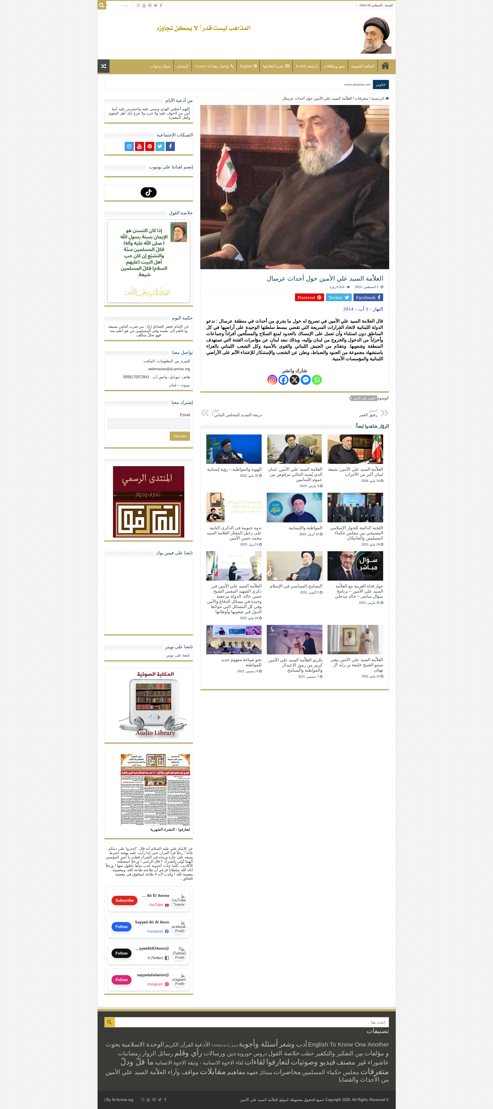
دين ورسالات (219, 1053)
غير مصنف (351, 1062)
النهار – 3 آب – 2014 (363, 309)
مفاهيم (236, 1072)
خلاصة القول (284, 1053)
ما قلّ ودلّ (136, 1061)
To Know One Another (359, 1044)
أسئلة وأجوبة (258, 1044)
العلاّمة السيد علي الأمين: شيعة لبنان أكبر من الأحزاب (355, 472)
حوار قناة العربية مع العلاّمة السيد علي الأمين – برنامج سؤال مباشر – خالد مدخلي (359, 591)
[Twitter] (155, 5)
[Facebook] (161, 5)
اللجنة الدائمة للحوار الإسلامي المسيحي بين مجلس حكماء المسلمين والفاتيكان (356, 532)
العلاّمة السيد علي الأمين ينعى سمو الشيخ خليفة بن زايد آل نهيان (356, 664)
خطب (307, 1053)
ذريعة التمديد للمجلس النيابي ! (237, 413)
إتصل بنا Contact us (224, 1045)
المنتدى (183, 66)
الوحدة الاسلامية (143, 1044)
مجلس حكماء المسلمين (330, 1072)
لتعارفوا (278, 1062)
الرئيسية (385, 65)
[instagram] (138, 5)
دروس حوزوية (252, 1053)
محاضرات (287, 1072)
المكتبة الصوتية (363, 66)
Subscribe (125, 900)
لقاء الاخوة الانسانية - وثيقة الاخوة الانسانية (199, 1063)
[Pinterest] (150, 5)
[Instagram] (272, 380)
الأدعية (202, 1044)
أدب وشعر (293, 1044)
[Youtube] (144, 5)
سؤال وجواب (160, 66)
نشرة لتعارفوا (273, 66)
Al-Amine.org (122, 1100)
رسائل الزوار (157, 1053)
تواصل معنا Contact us (212, 66)
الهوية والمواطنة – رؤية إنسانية (234, 469)
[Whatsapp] (317, 380)
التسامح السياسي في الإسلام (296, 585)
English (246, 66)
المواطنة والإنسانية (305, 527)
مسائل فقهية (259, 1072)
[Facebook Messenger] (306, 380)
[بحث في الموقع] (102, 5)
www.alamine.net (357, 84)
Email (185, 414)
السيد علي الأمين (364, 398)
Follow (122, 927)
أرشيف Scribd (307, 66)
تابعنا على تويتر (179, 646)
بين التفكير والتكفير (339, 1053)
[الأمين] (375, 33)
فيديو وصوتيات (313, 1062)
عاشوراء (378, 1062)
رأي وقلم (188, 1052)
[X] (295, 380)
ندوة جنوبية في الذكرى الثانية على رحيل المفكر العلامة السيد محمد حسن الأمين (234, 532)
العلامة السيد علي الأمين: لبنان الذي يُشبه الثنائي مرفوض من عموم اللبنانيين (295, 474)
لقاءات (255, 1062)
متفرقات (361, 98)
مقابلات (213, 1071)
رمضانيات (129, 1053)
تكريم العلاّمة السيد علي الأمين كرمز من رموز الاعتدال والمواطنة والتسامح (295, 665)
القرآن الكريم (179, 1045)
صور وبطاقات (334, 66)
